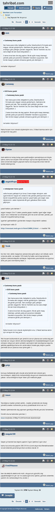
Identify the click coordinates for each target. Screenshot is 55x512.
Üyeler (38, 8)
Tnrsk (7, 246)
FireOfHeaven (11, 465)
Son (44, 22)
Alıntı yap (49, 74)
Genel (7, 15)
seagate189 (10, 434)
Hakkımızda (39, 509)
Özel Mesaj (52, 28)
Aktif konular (24, 8)
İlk (13, 22)
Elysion (8, 149)
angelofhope (11, 181)
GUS (7, 33)
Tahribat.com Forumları (12, 12)
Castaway (9, 84)
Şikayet (48, 28)
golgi (7, 365)
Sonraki (37, 22)
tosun (7, 395)
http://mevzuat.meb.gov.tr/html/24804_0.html (19, 228)
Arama (49, 8)
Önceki (18, 22)
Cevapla (8, 495)
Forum (11, 8)
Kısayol (44, 28)
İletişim (46, 509)
